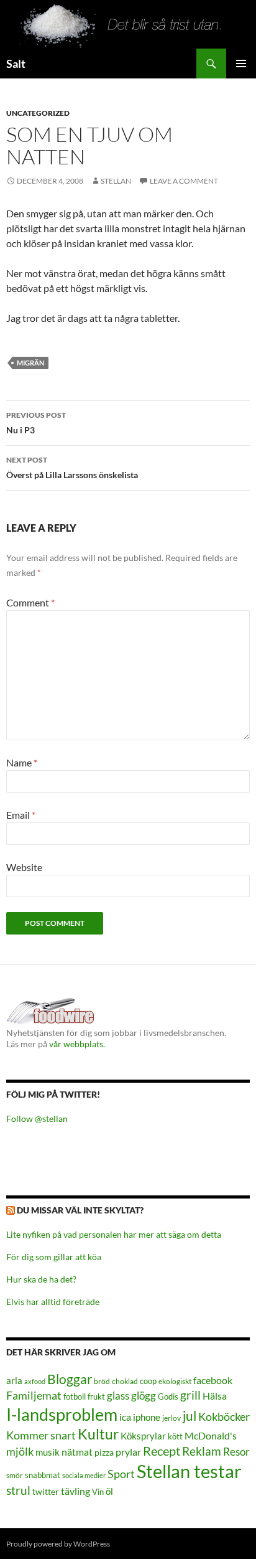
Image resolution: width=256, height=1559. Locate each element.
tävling (75, 1491)
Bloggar (69, 1379)
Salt (15, 63)
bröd (102, 1381)
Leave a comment (184, 181)
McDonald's (211, 1435)
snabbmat (42, 1475)
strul (18, 1490)
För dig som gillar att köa (53, 1256)
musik (47, 1452)
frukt (96, 1396)
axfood (34, 1381)
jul (189, 1416)
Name (21, 762)
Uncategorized (38, 113)
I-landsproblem (61, 1414)
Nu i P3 (36, 422)
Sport (121, 1474)
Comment (30, 602)
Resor (236, 1451)
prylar (128, 1452)
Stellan (116, 181)
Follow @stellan (37, 1118)
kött (175, 1436)
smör (14, 1475)
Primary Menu (241, 63)
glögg (143, 1395)
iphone (146, 1417)
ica (125, 1417)
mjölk (20, 1451)
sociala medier (84, 1475)
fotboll (74, 1396)
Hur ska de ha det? (41, 1279)
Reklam (201, 1451)
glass (118, 1395)
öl (109, 1491)
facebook (212, 1380)
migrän (30, 363)
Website (24, 867)
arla (14, 1380)
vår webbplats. (77, 1044)
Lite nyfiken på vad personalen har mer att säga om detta (113, 1234)
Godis (168, 1396)
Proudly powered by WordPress (58, 1543)
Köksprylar (143, 1435)
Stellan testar (189, 1471)
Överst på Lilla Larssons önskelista (72, 467)
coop (148, 1381)
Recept (161, 1451)
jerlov (171, 1418)
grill (190, 1395)
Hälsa (215, 1395)
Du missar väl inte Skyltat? (80, 1210)
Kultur (98, 1434)
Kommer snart (41, 1435)
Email (20, 815)
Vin (98, 1492)
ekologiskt (174, 1381)
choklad (125, 1381)
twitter (45, 1491)
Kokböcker (224, 1416)
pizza (104, 1452)
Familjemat (34, 1395)
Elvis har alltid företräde (52, 1301)
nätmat (77, 1452)
